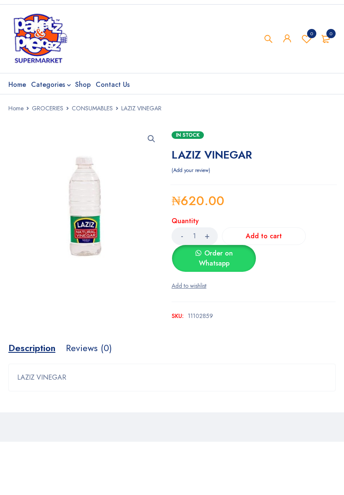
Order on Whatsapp (216, 258)
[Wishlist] (189, 286)
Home (15, 108)
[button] (151, 138)
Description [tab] (31, 347)
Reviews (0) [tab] (89, 347)
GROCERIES (47, 108)
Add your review (190, 170)
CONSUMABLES (92, 108)
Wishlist (311, 33)
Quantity (185, 221)
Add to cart (264, 236)
